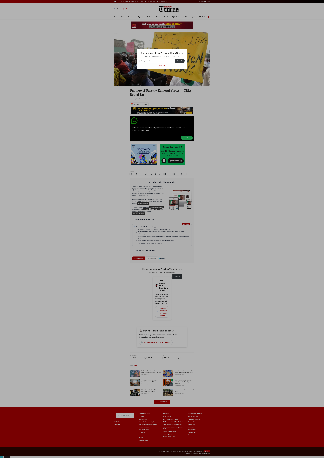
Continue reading (162, 65)
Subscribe (180, 61)
